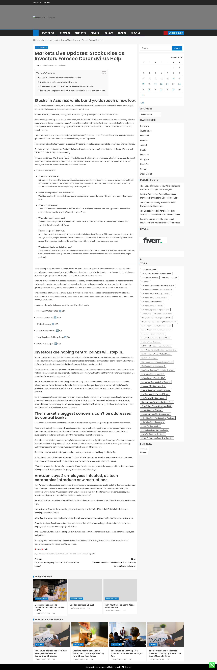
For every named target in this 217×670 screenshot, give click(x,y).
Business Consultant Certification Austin (158, 286)
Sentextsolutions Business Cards (155, 430)
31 (143, 95)
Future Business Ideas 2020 (153, 374)
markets (73, 554)
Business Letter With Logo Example (156, 294)
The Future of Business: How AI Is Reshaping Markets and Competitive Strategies (51, 653)
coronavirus (43, 554)
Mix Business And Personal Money (155, 394)
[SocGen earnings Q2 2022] (85, 590)
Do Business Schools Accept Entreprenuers (159, 322)
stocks (85, 554)
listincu (143, 452)
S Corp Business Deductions (153, 422)
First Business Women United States (156, 354)
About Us (135, 33)
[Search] (161, 33)
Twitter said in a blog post (59, 531)
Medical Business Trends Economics (156, 390)
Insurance (65, 33)
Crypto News (48, 33)
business (145, 282)
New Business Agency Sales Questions (157, 402)
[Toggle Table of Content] (102, 73)
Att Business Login (169, 278)
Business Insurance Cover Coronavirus (157, 290)
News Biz (95, 33)
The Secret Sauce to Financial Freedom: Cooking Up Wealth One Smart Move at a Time (165, 653)
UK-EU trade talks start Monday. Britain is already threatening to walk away (114, 562)
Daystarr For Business (163, 314)
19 (155, 84)
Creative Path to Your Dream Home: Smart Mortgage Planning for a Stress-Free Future (88, 653)
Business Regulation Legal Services (155, 310)
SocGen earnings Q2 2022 (82, 605)
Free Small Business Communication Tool (158, 370)
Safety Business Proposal (151, 410)
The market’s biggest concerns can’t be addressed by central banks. (67, 86)
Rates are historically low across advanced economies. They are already (65, 428)
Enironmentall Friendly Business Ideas (156, 326)
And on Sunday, (41, 531)
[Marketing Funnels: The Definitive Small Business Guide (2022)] (50, 590)
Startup (143, 169)
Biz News (109, 33)
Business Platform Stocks (152, 302)
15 (173, 78)
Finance (122, 33)
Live (67, 554)
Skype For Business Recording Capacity (157, 438)
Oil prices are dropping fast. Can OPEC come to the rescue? (57, 562)
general (143, 145)
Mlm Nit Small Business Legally (153, 398)
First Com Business (149, 358)
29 (173, 89)
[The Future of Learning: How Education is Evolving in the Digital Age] (127, 634)
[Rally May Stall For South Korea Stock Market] (120, 590)
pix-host (143, 449)
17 (143, 84)
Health (143, 150)
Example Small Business (151, 342)
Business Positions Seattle (152, 306)
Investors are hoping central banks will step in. (58, 82)
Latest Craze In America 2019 (153, 378)
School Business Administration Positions (158, 418)
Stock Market (41, 47)
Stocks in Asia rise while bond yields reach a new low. (61, 78)
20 (161, 84)
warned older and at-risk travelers (65, 208)
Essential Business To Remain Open (156, 338)
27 (161, 89)
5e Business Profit (149, 270)
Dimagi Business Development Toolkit (156, 318)
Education (144, 135)
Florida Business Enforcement (153, 366)
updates (92, 554)
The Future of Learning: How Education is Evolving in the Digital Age (127, 653)
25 (149, 89)
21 (167, 84)
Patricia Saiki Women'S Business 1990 (156, 406)
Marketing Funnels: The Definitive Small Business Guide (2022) (50, 608)
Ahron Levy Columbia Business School (156, 274)
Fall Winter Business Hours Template (156, 346)
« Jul (142, 102)
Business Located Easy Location (154, 298)
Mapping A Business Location (153, 386)
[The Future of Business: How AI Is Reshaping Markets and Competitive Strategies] (51, 634)
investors (60, 554)
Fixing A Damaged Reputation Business (157, 362)
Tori (38, 66)
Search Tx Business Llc (150, 426)
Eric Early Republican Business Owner (156, 330)
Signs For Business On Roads (153, 434)
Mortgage (80, 33)
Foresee (52, 554)
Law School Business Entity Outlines (156, 382)
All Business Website (150, 278)
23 (179, 84)
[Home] (36, 33)
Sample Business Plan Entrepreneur (156, 414)
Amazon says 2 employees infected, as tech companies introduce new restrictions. (72, 91)
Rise (79, 554)
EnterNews (114, 667)
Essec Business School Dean (153, 334)
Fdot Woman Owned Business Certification (159, 350)
